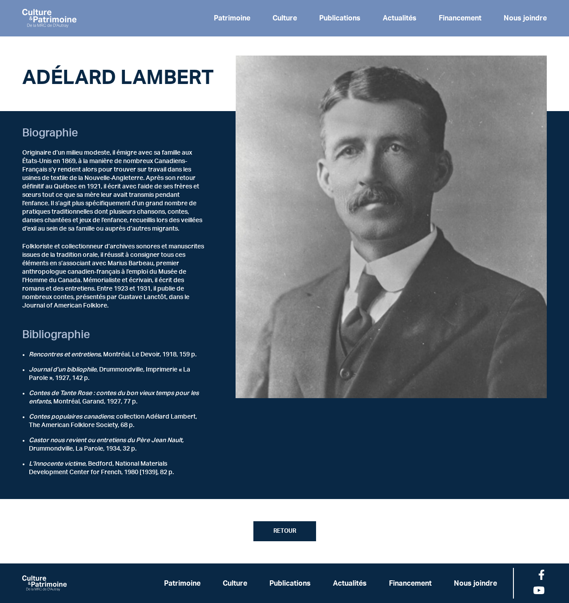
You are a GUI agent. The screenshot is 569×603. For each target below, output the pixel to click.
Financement (460, 18)
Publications (340, 18)
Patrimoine (232, 18)
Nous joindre (525, 18)
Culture (284, 18)
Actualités (400, 18)
